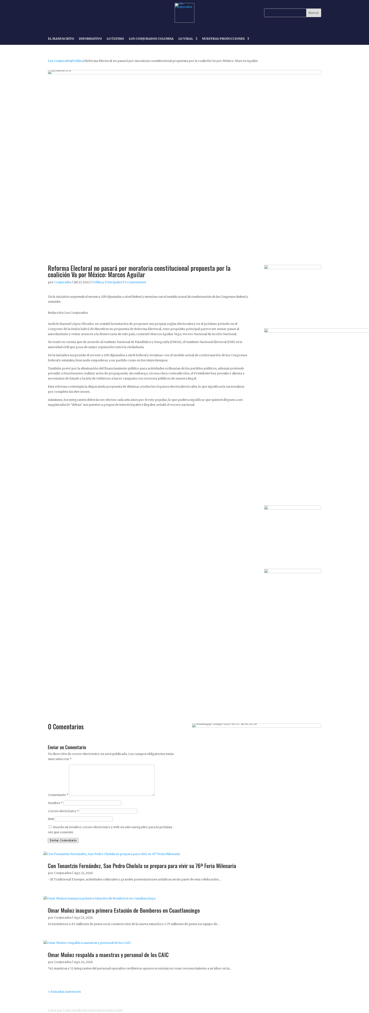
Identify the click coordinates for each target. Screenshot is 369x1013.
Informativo (90, 39)
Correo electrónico (63, 811)
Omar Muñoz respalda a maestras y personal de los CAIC (108, 954)
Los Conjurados (59, 61)
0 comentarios (135, 282)
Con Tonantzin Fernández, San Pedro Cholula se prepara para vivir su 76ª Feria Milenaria (142, 865)
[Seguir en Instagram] (61, 13)
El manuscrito (61, 39)
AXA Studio (73, 1010)
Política (78, 61)
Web (51, 819)
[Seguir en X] (71, 13)
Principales (113, 282)
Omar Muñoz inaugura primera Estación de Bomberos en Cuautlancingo (124, 910)
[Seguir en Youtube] (81, 13)
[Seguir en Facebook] (52, 13)
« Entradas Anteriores (64, 992)
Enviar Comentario (63, 840)
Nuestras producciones (223, 39)
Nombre (55, 803)
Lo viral (185, 39)
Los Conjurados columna (151, 39)
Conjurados (63, 282)
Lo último (115, 39)
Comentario (58, 795)
